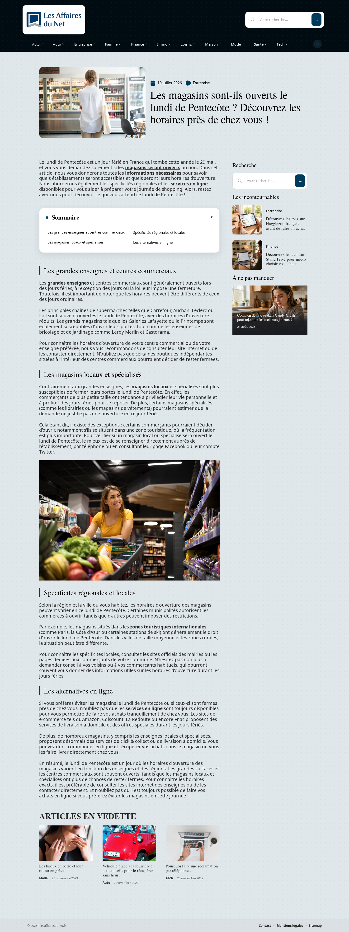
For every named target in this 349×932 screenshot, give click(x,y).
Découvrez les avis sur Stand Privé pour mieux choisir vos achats (286, 259)
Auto (106, 882)
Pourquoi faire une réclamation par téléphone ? (192, 868)
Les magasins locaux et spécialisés (75, 242)
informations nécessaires (153, 173)
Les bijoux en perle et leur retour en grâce (61, 868)
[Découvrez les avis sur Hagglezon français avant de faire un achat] (247, 219)
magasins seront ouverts (152, 167)
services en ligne (189, 184)
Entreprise (201, 83)
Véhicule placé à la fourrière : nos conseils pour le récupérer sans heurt (128, 870)
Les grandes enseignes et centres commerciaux (86, 232)
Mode (43, 878)
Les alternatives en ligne (153, 242)
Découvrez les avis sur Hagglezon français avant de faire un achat (285, 223)
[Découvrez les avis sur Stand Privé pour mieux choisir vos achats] (247, 255)
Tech (169, 878)
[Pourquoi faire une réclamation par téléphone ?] (193, 843)
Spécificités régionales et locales (159, 232)
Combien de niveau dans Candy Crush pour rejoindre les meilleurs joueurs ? (266, 317)
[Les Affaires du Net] (53, 19)
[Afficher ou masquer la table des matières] (146, 217)
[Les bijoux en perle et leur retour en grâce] (66, 843)
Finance (272, 246)
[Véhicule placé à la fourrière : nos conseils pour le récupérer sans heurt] (129, 843)
